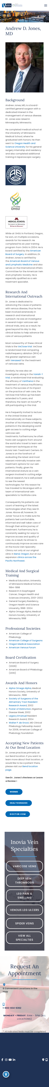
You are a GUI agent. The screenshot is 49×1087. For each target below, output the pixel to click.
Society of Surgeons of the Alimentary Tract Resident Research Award (23, 702)
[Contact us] (43, 1059)
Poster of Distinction (20, 709)
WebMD (14, 791)
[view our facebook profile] (2, 1060)
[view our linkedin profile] (14, 1060)
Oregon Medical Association (24, 644)
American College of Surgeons (25, 640)
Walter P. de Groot (19, 722)
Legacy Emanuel (18, 715)
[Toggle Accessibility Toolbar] (6, 1074)
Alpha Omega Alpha (20, 688)
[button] (13, 791)
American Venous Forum (22, 647)
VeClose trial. (25, 346)
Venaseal (16, 360)
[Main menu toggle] (45, 5)
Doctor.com (18, 814)
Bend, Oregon (21, 553)
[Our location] (46, 1059)
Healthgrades (18, 803)
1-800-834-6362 (12, 1008)
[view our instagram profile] (6, 1060)
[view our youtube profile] (10, 1060)
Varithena (27, 381)
